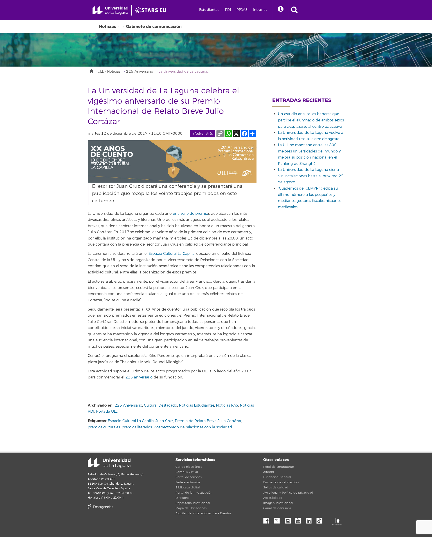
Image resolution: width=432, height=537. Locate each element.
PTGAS (242, 10)
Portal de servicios (189, 477)
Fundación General (277, 477)
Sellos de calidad (275, 487)
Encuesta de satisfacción (281, 482)
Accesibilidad (272, 498)
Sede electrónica (188, 482)
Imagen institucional (278, 503)
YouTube (299, 519)
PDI (228, 10)
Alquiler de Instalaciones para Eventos (203, 513)
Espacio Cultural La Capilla (171, 253)
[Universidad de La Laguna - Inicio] (112, 10)
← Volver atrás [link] (203, 134)
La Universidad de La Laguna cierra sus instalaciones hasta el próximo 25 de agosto (311, 176)
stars (121, 522)
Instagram (289, 519)
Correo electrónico (189, 467)
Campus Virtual (187, 472)
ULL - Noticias (109, 71)
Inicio (91, 71)
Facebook (268, 519)
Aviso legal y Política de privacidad (288, 492)
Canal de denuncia (277, 508)
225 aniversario (139, 377)
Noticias (107, 26)
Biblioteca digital (188, 487)
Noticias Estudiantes (196, 405)
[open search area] (294, 10)
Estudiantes (209, 10)
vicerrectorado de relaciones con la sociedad (193, 427)
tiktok (321, 519)
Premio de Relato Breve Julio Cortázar (208, 421)
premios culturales (104, 427)
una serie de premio (190, 213)
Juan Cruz (164, 421)
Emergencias (102, 507)
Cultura (150, 405)
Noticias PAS (227, 405)
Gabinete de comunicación (154, 26)
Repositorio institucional (193, 503)
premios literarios (137, 427)
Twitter (278, 519)
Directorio (182, 498)
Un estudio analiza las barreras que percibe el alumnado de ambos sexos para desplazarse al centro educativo (311, 120)
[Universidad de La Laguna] (152, 10)
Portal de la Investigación (194, 492)
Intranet (260, 10)
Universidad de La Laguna (109, 463)
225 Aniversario (139, 71)
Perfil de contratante (278, 467)
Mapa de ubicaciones (191, 508)
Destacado (167, 405)
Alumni (268, 472)
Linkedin (310, 519)
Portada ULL (106, 411)
